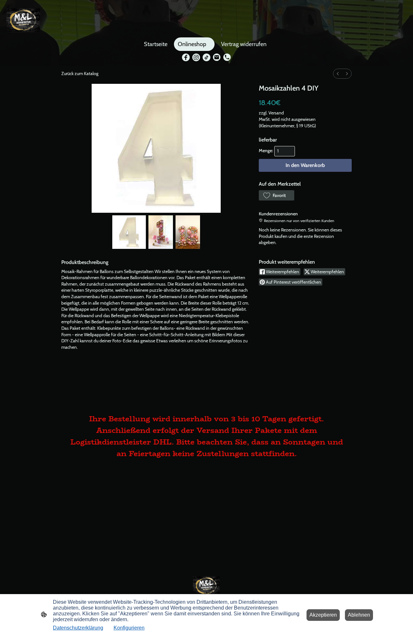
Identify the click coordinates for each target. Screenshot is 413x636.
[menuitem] (337, 73)
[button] (276, 195)
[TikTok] (206, 57)
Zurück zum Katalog (79, 73)
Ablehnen (359, 615)
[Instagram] (196, 57)
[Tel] (227, 57)
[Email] (217, 57)
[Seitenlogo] (23, 20)
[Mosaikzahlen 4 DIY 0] (129, 232)
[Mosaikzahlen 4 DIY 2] (188, 232)
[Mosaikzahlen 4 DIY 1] (160, 232)
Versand (276, 113)
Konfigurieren (129, 628)
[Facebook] (186, 57)
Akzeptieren (323, 615)
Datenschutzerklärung (78, 628)
